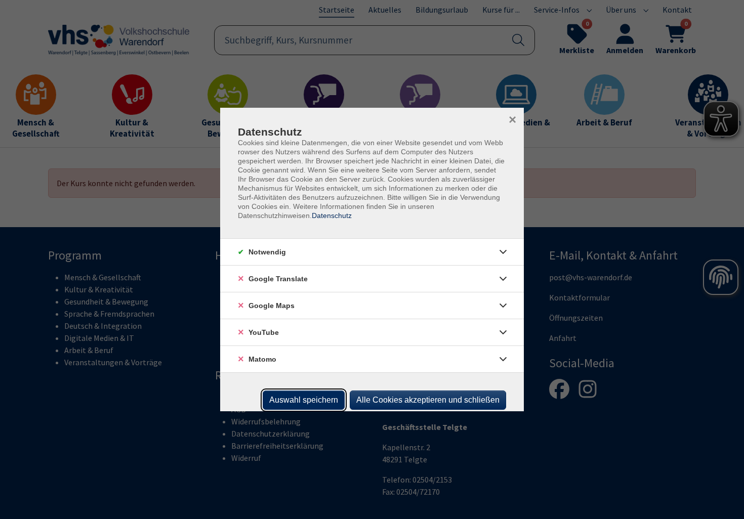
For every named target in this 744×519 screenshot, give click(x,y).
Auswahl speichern (303, 400)
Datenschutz (332, 215)
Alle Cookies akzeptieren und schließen (428, 400)
